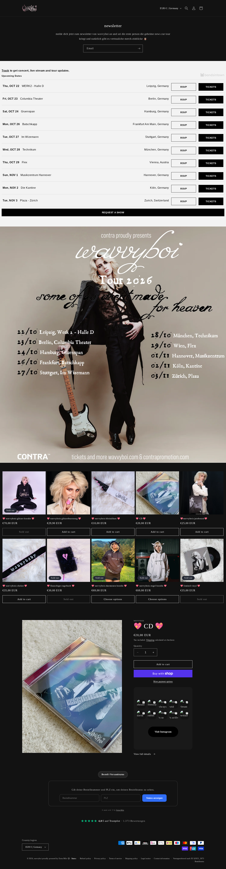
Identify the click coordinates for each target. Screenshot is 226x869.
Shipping (150, 640)
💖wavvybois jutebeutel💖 (193, 518)
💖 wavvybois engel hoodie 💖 (151, 586)
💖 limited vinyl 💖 (190, 586)
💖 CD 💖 (141, 518)
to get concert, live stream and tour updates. (35, 70)
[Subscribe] (139, 48)
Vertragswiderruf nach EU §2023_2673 (188, 858)
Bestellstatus (199, 861)
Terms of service (115, 858)
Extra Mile (120, 810)
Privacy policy (100, 858)
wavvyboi (38, 858)
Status (73, 858)
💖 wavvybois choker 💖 (14, 586)
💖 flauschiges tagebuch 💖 (60, 586)
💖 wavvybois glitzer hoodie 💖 (18, 518)
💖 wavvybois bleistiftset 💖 (105, 518)
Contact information (162, 858)
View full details (143, 754)
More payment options (163, 681)
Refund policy (85, 858)
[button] (186, 8)
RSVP (183, 87)
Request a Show (113, 212)
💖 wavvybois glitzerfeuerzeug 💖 (64, 518)
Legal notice (146, 858)
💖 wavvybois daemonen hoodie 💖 (109, 586)
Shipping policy (131, 858)
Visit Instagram (163, 731)
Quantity (138, 646)
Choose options (113, 599)
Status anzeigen (154, 798)
